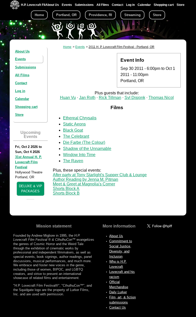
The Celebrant (76, 136)
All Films (102, 5)
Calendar (144, 5)
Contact (117, 5)
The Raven (73, 161)
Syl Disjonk (135, 97)
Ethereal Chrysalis (79, 118)
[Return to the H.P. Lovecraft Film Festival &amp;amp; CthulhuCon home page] (15, 8)
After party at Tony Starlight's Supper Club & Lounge (100, 175)
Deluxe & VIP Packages (30, 188)
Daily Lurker (118, 292)
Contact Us (117, 307)
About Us (52, 5)
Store (181, 5)
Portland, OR (66, 15)
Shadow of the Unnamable (87, 148)
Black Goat (73, 130)
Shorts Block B (66, 193)
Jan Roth (87, 97)
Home (39, 15)
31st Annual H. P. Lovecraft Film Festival (28, 162)
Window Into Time (79, 155)
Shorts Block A (66, 188)
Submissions (84, 5)
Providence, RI (100, 15)
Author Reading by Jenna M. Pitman (85, 179)
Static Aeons (74, 124)
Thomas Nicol (161, 97)
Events (67, 5)
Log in (130, 5)
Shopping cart (164, 5)
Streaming (132, 15)
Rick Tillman (110, 97)
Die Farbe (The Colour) (84, 142)
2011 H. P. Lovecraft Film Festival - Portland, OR (121, 47)
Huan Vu (68, 97)
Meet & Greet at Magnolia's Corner (84, 184)
